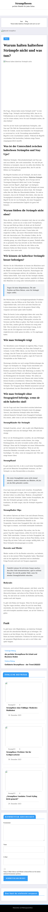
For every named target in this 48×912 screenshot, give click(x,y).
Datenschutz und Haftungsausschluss (23, 907)
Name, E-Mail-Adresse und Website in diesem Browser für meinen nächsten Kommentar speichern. (21, 873)
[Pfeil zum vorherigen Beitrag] (42, 653)
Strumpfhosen (23, 3)
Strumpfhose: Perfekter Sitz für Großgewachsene (18, 753)
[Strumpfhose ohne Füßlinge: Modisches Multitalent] (24, 692)
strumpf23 (11, 705)
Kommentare (7, 823)
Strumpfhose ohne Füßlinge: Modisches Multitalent (21, 709)
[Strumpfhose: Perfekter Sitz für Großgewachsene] (24, 736)
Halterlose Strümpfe (35, 177)
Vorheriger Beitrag (10, 651)
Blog (6, 38)
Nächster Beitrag (10, 661)
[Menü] (4, 12)
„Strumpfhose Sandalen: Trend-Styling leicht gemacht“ (21, 797)
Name (5, 844)
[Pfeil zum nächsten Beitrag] (42, 664)
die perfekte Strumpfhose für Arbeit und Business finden (21, 655)
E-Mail (5, 857)
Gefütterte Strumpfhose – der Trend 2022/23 (22, 665)
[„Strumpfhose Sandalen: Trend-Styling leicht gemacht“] (24, 781)
